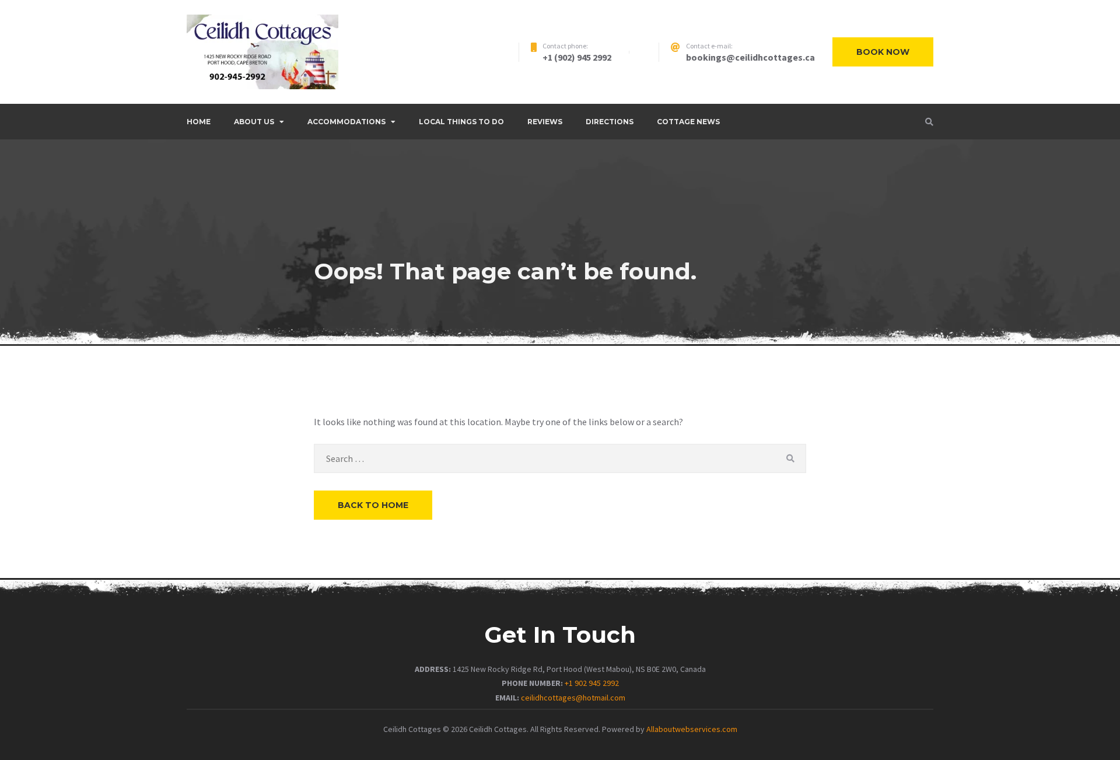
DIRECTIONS (610, 121)
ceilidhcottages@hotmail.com (573, 697)
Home (199, 121)
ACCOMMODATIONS (346, 121)
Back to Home (373, 505)
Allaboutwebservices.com (691, 729)
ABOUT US (254, 121)
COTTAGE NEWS (688, 121)
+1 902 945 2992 (592, 683)
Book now (882, 52)
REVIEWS (544, 121)
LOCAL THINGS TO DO (461, 121)
